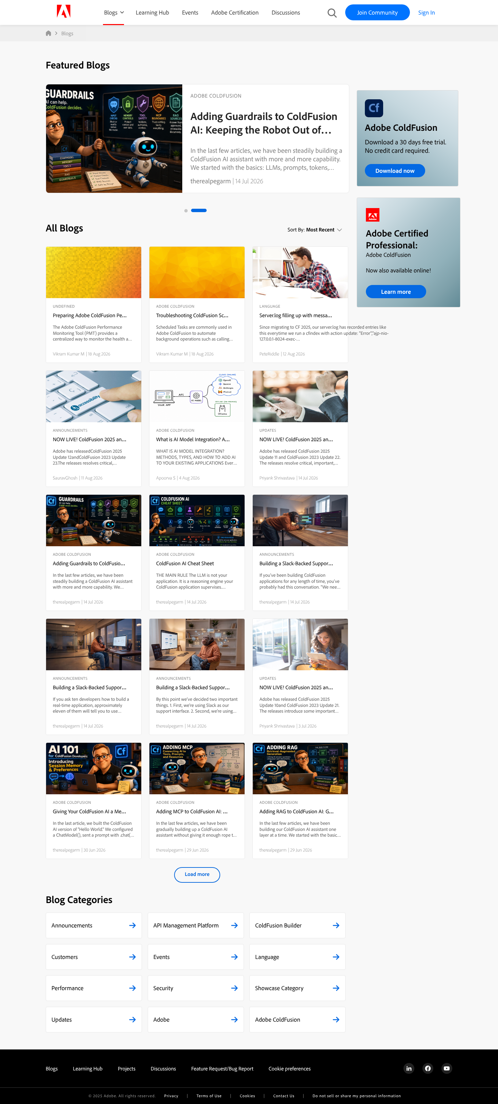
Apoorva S (165, 478)
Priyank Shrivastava (277, 478)
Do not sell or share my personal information (357, 1095)
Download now (395, 171)
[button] (94, 925)
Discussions (286, 12)
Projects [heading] (127, 1068)
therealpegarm (210, 181)
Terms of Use (209, 1095)
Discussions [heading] (163, 1068)
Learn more (396, 291)
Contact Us (283, 1095)
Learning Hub (152, 12)
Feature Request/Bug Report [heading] (222, 1068)
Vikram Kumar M (68, 354)
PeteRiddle (269, 354)
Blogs (111, 12)
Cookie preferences (290, 1068)
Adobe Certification (234, 12)
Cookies (247, 1095)
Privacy (171, 1095)
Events (190, 12)
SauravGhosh (65, 478)
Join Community (377, 12)
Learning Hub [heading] (88, 1068)
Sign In (426, 12)
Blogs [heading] (52, 1068)
